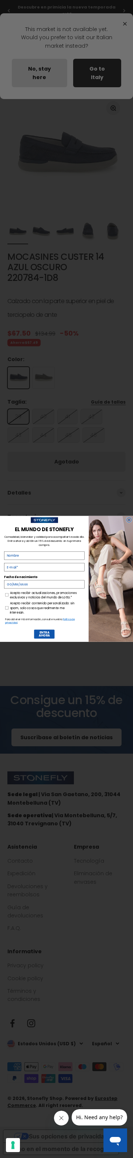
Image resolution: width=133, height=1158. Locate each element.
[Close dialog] (129, 519)
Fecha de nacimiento (20, 577)
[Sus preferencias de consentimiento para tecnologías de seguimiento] (13, 1145)
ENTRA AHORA (44, 634)
